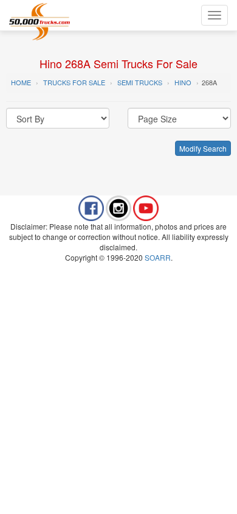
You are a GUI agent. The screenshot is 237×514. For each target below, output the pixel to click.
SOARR (158, 257)
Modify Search (203, 148)
